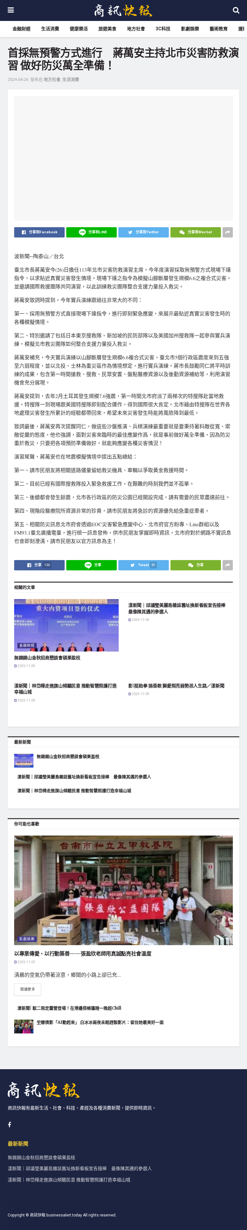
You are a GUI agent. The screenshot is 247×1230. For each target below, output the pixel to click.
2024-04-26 (18, 79)
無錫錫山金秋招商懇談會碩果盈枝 (47, 658)
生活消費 (50, 28)
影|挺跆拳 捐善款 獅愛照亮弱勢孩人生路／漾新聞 (176, 686)
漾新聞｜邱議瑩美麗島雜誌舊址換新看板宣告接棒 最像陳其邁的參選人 (84, 777)
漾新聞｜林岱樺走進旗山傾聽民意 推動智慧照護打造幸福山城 (74, 790)
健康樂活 (79, 28)
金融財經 (22, 28)
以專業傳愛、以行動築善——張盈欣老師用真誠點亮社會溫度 (82, 953)
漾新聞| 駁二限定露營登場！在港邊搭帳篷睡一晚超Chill (69, 1008)
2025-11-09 (26, 666)
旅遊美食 (107, 28)
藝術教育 (219, 28)
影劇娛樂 (190, 28)
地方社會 (136, 28)
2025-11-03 (26, 962)
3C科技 (163, 28)
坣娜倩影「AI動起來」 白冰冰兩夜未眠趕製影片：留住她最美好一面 (100, 1022)
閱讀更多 (27, 989)
